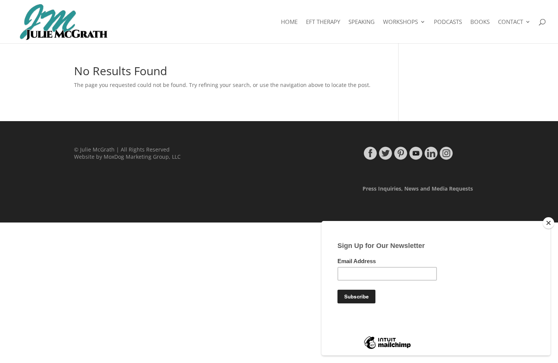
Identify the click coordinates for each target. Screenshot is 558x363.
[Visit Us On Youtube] (415, 158)
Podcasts (448, 22)
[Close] (548, 223)
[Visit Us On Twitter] (385, 158)
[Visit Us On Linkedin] (430, 158)
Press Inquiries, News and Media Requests (418, 188)
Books (480, 22)
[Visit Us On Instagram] (446, 158)
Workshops (400, 22)
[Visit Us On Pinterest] (400, 158)
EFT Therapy (323, 22)
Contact (510, 22)
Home (289, 22)
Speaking (361, 22)
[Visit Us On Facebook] (370, 158)
